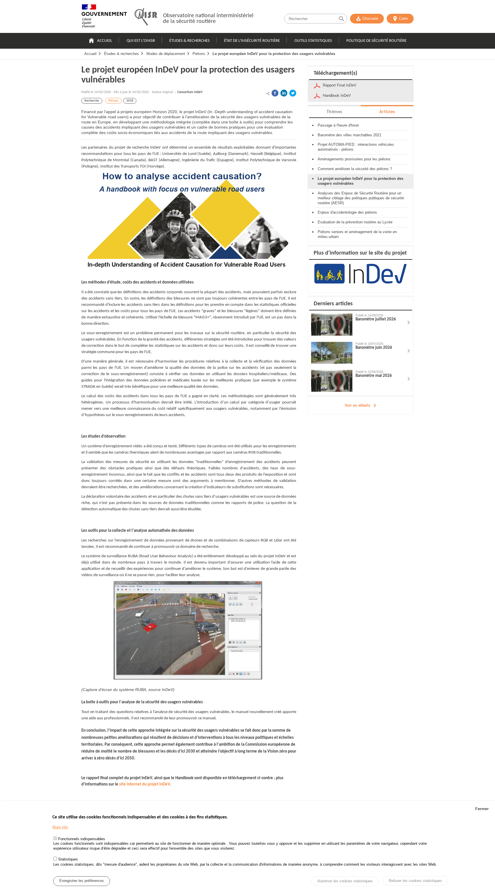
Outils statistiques (313, 41)
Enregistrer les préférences (81, 881)
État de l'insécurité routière (252, 41)
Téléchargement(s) (335, 73)
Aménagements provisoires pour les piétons (354, 159)
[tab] (334, 111)
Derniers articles (333, 304)
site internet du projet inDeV (144, 784)
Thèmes (334, 112)
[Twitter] (292, 93)
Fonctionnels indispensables (81, 839)
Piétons (198, 54)
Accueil (104, 41)
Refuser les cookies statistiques (415, 881)
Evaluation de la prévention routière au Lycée (355, 222)
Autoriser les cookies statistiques (345, 881)
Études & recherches (189, 41)
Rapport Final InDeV (339, 85)
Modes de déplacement (165, 54)
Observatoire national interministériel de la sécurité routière (208, 18)
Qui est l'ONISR (141, 41)
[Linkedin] (283, 93)
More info (60, 827)
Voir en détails (357, 405)
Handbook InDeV (337, 95)
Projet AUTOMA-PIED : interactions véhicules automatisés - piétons (356, 146)
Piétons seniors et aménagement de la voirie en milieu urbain (357, 234)
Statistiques (68, 859)
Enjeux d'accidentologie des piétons (347, 212)
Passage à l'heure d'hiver (338, 125)
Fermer (482, 808)
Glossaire (370, 18)
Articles (387, 112)
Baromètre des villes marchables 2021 (349, 135)
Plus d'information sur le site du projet (360, 253)
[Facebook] (275, 93)
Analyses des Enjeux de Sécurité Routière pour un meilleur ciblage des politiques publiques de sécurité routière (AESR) (361, 198)
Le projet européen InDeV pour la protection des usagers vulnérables (274, 54)
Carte (403, 18)
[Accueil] (104, 17)
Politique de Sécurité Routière (376, 41)
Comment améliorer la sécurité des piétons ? (355, 169)
